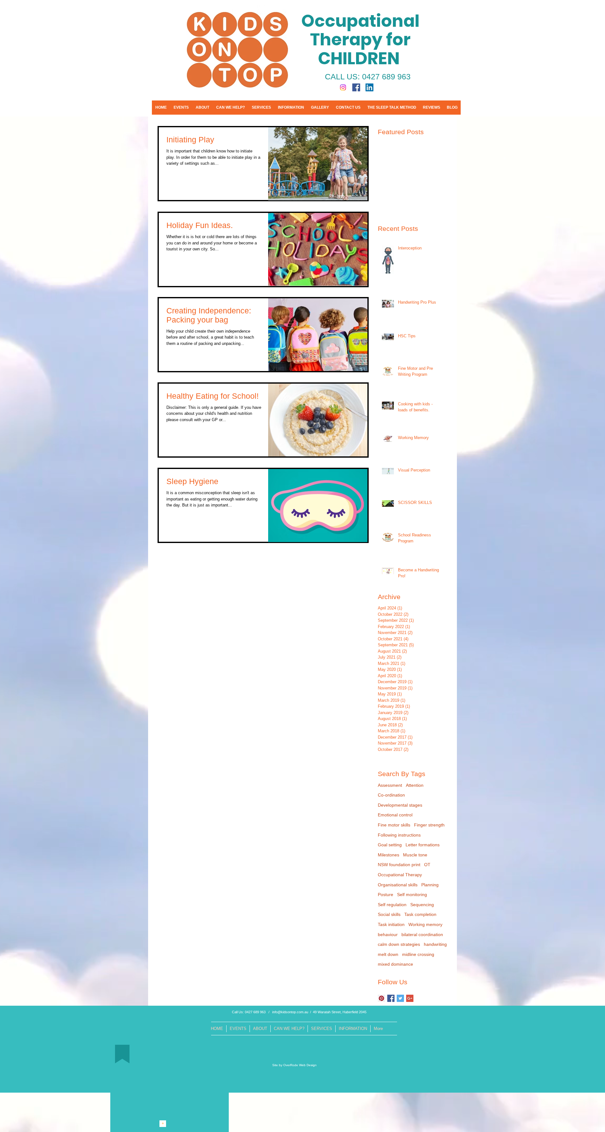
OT (427, 864)
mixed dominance (395, 964)
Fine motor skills (394, 824)
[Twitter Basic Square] (400, 998)
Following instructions (399, 835)
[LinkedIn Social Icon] (369, 87)
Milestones (388, 854)
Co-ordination (391, 795)
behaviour (388, 934)
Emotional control (395, 814)
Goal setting (390, 844)
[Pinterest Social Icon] (381, 998)
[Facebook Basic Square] (391, 998)
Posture (385, 894)
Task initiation (391, 924)
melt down (388, 954)
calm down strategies (399, 944)
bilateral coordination (422, 934)
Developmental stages (400, 805)
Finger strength (429, 824)
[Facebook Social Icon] (356, 87)
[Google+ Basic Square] (409, 998)
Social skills (389, 914)
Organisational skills (398, 884)
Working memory (425, 924)
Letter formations (423, 844)
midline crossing (418, 954)
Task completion (420, 914)
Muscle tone (415, 854)
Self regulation (392, 904)
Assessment (390, 785)
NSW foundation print (399, 864)
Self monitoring (412, 894)
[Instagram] (343, 87)
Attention (415, 785)
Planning (430, 884)
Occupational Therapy (400, 874)
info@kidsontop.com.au (290, 1012)
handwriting (435, 944)
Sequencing (422, 904)
